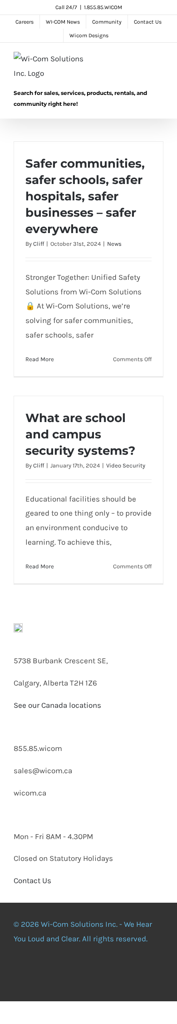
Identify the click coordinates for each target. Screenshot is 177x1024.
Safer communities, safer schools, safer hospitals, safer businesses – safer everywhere (85, 196)
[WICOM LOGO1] (18, 626)
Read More (39, 359)
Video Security (125, 465)
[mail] (136, 974)
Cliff (38, 243)
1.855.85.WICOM (103, 7)
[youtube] (117, 974)
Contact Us (32, 880)
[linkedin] (98, 974)
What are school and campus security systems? (80, 434)
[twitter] (60, 974)
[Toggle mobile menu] (159, 61)
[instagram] (79, 974)
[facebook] (41, 974)
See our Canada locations (57, 705)
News (114, 243)
